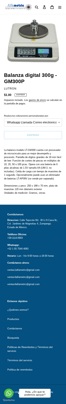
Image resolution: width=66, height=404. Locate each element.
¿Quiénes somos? (18, 309)
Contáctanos (14, 328)
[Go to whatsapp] (8, 393)
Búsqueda (13, 337)
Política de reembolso (19, 369)
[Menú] (60, 7)
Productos (13, 319)
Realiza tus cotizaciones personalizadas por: (26, 116)
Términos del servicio (19, 360)
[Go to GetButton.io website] (9, 400)
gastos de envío (37, 100)
